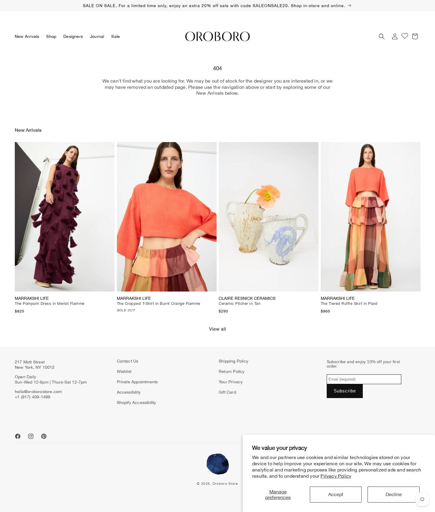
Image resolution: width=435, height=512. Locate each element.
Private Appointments (137, 381)
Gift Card (227, 392)
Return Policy (232, 371)
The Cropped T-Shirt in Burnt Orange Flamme (158, 303)
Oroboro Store (225, 483)
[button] (51, 36)
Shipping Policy (233, 361)
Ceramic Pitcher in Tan (239, 303)
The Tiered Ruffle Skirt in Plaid (349, 303)
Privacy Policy (335, 476)
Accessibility (129, 392)
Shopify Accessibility (136, 402)
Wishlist (124, 371)
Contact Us (127, 361)
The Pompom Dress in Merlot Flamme (50, 303)
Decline (394, 494)
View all (217, 328)
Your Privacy (231, 381)
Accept (335, 494)
